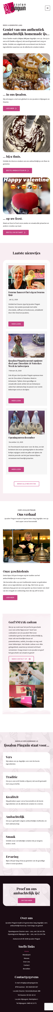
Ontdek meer (26, 900)
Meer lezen (16, 324)
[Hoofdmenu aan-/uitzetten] (47, 8)
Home (26, 951)
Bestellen (26, 969)
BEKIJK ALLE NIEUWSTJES (26, 484)
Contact (26, 965)
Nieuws (26, 958)
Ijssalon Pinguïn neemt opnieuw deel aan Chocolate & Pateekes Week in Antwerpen (25, 363)
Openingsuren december (21, 437)
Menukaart (26, 955)
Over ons (26, 962)
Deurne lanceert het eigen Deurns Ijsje (26, 293)
